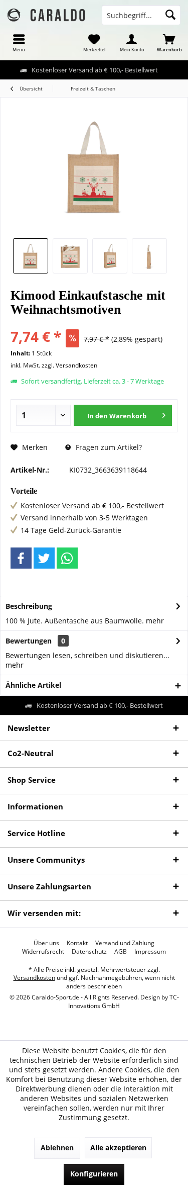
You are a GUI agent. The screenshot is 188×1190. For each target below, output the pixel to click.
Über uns (46, 943)
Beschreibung (29, 606)
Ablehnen (57, 1147)
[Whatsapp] (67, 558)
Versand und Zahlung (124, 943)
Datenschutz (89, 952)
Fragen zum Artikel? (108, 447)
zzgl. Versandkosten (69, 365)
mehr (155, 620)
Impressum (150, 952)
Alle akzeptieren (118, 1147)
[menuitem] (19, 42)
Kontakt (77, 943)
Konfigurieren (94, 1173)
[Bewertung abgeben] (94, 323)
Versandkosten (34, 977)
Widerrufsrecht (43, 952)
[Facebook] (21, 558)
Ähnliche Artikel (33, 685)
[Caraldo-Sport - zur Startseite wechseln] (47, 15)
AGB (120, 952)
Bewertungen (29, 641)
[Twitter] (44, 558)
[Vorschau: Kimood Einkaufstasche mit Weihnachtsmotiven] (30, 255)
